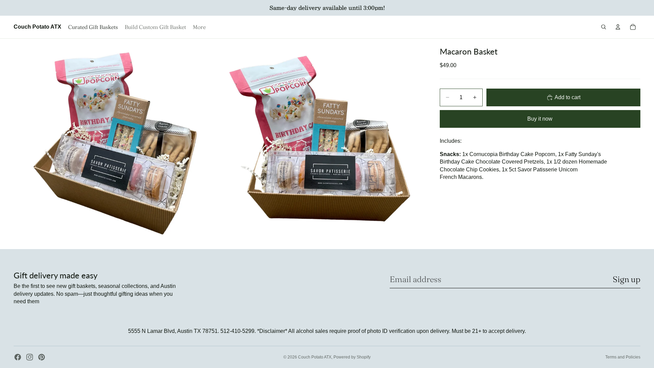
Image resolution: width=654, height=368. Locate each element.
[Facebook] (18, 357)
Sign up (626, 279)
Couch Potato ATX (314, 357)
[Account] (617, 26)
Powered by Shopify (352, 357)
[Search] (603, 26)
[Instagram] (30, 357)
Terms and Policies (622, 357)
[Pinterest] (41, 357)
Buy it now (539, 119)
